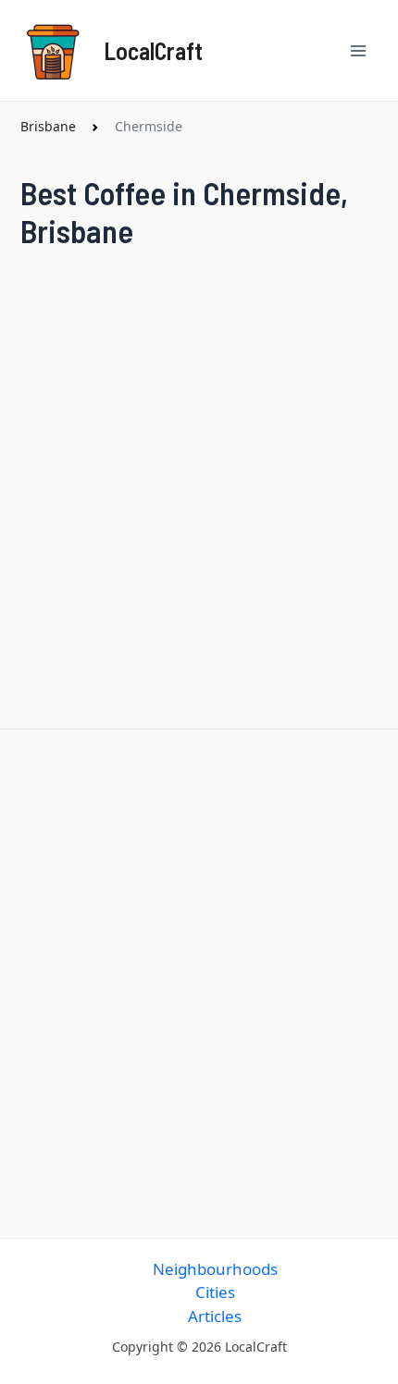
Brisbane (48, 126)
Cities (215, 1292)
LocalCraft (153, 50)
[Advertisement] (199, 979)
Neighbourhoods (215, 1269)
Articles (215, 1316)
